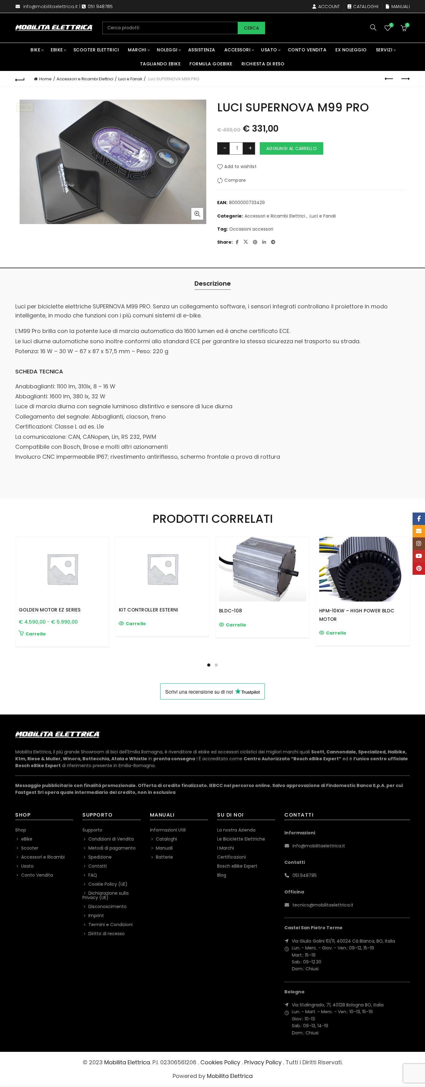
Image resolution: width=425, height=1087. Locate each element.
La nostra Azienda (236, 830)
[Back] (20, 79)
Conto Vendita (307, 50)
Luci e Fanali (130, 79)
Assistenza (201, 50)
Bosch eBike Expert (237, 866)
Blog (221, 875)
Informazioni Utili (168, 830)
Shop (20, 830)
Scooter (29, 848)
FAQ (92, 875)
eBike (57, 50)
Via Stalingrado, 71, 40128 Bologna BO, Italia (338, 1005)
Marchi (137, 50)
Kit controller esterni (148, 610)
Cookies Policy (220, 1062)
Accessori (237, 50)
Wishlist (391, 25)
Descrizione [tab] (212, 283)
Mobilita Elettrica (127, 1062)
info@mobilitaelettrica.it (50, 6)
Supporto (92, 830)
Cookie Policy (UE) (108, 884)
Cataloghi (365, 6)
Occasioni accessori (251, 229)
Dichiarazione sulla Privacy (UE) (105, 895)
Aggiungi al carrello (291, 148)
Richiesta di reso (263, 64)
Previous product (389, 79)
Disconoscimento (107, 906)
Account (329, 6)
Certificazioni (231, 857)
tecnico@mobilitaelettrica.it (322, 905)
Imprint (96, 915)
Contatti (97, 866)
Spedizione (100, 857)
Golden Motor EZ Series (50, 610)
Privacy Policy (263, 1062)
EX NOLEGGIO (351, 50)
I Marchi (225, 848)
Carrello (36, 634)
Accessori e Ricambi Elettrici (85, 79)
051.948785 (304, 875)
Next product (405, 79)
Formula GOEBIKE (210, 64)
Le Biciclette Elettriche (241, 839)
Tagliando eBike (160, 64)
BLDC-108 (230, 610)
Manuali (400, 6)
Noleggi (167, 50)
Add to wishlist (240, 167)
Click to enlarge (197, 214)
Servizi (384, 50)
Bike (35, 50)
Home (45, 79)
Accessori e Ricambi (43, 857)
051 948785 (100, 6)
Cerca (251, 28)
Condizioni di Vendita (111, 839)
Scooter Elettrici (96, 50)
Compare (235, 180)
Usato (269, 50)
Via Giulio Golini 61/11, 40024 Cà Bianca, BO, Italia (343, 941)
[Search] (373, 27)
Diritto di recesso (106, 933)
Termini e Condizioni (110, 924)
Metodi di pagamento (112, 848)
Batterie (164, 857)
